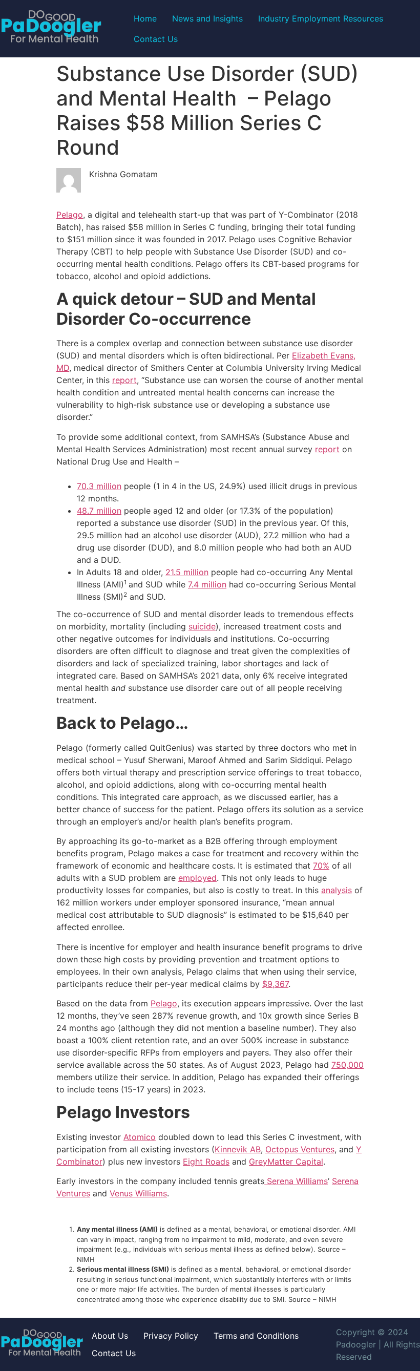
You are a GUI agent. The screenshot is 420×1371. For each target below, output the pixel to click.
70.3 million (99, 486)
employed (197, 878)
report (124, 380)
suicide (202, 626)
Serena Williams (296, 1181)
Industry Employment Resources (320, 18)
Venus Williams (138, 1193)
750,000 (347, 1065)
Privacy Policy (170, 1336)
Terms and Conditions (256, 1336)
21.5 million (186, 572)
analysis (336, 890)
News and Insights (207, 18)
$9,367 (275, 984)
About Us (110, 1336)
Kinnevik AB (238, 1149)
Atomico (139, 1137)
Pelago (69, 214)
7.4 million (207, 584)
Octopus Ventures (299, 1149)
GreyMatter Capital (286, 1161)
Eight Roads (206, 1161)
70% (321, 865)
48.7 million (99, 510)
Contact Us (156, 39)
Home (145, 18)
